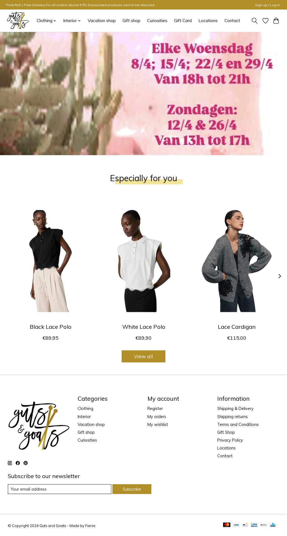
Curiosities (157, 20)
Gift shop (131, 20)
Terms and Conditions (238, 424)
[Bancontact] (245, 525)
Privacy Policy (230, 440)
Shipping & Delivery (235, 408)
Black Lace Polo (50, 326)
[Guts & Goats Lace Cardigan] (236, 261)
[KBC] (272, 525)
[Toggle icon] (254, 21)
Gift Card (183, 20)
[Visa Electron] (254, 525)
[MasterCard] (226, 525)
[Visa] (236, 525)
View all (143, 356)
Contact (232, 20)
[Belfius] (263, 525)
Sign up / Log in (267, 5)
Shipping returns (232, 416)
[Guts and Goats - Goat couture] (18, 20)
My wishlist (157, 424)
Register (155, 408)
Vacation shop (102, 20)
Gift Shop (226, 432)
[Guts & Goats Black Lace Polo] (50, 261)
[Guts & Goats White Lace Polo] (143, 261)
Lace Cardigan (237, 326)
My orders (156, 416)
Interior (84, 416)
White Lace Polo (143, 326)
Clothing (85, 408)
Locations (208, 20)
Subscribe (132, 489)
